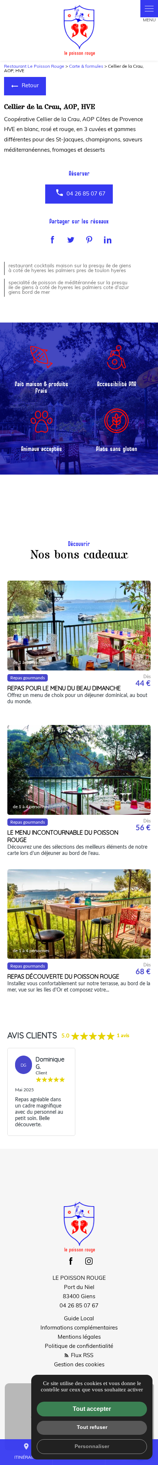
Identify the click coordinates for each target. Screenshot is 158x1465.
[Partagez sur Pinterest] (89, 239)
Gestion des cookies (79, 1365)
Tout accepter (92, 1409)
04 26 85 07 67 (86, 194)
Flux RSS (81, 1356)
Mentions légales (79, 1337)
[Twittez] (71, 239)
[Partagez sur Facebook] (52, 239)
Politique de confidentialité (79, 1346)
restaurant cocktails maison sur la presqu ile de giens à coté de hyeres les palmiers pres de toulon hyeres (69, 268)
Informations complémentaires (79, 1328)
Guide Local (79, 1319)
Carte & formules (86, 66)
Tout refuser (92, 1427)
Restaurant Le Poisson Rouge (34, 66)
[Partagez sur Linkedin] (107, 239)
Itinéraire (26, 1451)
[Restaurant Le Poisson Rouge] (79, 30)
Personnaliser (92, 1446)
